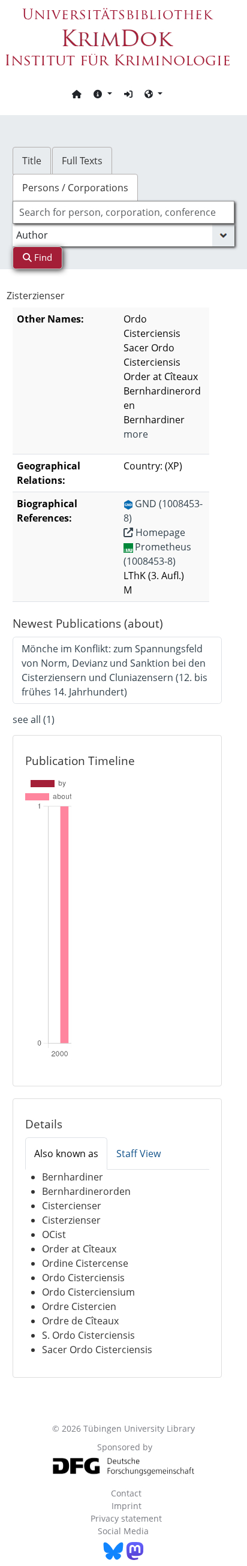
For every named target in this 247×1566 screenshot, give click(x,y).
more (135, 434)
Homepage (159, 532)
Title (31, 160)
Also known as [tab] (66, 1153)
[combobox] (124, 212)
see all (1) (34, 719)
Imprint (126, 1505)
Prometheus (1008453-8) (157, 554)
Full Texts (82, 160)
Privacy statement (126, 1518)
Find (42, 257)
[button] (103, 93)
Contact (126, 1493)
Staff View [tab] (138, 1153)
